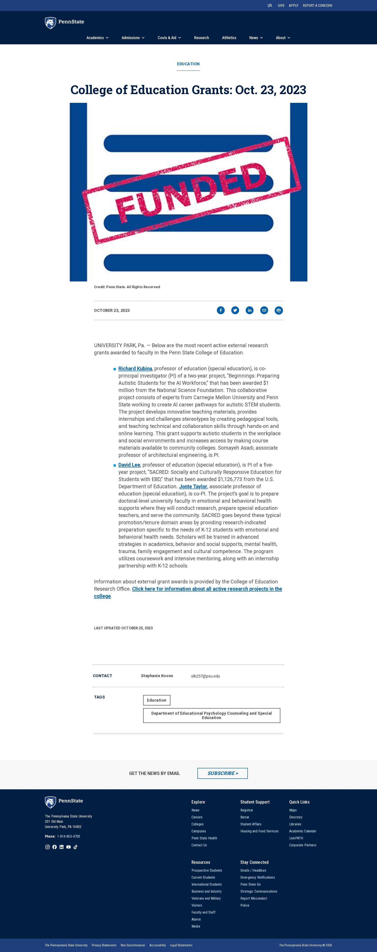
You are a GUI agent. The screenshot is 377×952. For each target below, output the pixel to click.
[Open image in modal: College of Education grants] (189, 192)
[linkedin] (250, 310)
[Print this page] (279, 310)
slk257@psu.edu (205, 676)
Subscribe (220, 773)
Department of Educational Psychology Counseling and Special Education (211, 715)
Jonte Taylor (193, 487)
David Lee (129, 465)
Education (188, 64)
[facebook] (221, 310)
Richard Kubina (135, 369)
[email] (264, 310)
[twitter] (235, 310)
